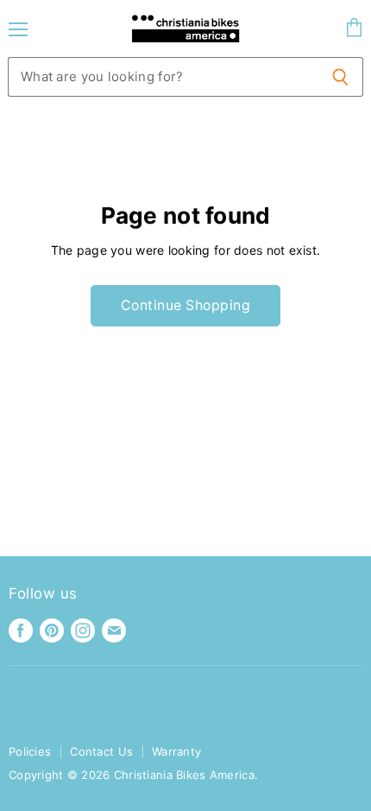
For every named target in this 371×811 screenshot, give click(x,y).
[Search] (340, 77)
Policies (30, 751)
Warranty (176, 751)
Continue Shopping (185, 305)
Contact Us (101, 751)
